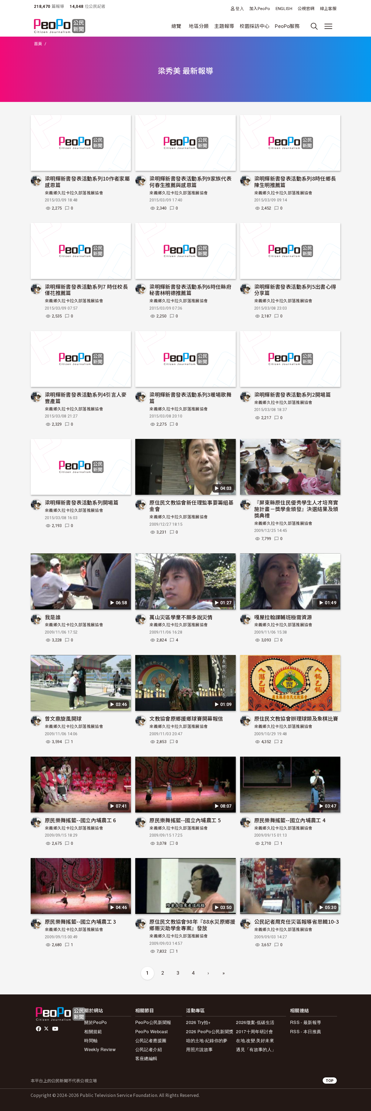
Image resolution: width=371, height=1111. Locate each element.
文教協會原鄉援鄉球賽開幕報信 (186, 718)
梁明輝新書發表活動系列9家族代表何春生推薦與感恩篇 (190, 181)
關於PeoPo (95, 1022)
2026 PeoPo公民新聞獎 (209, 1031)
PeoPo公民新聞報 (153, 1022)
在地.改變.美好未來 (255, 1040)
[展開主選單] (328, 26)
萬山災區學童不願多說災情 (180, 617)
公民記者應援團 (150, 1040)
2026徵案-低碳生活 (255, 1022)
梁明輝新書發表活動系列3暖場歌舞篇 (190, 397)
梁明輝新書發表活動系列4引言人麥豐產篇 (86, 397)
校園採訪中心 (254, 26)
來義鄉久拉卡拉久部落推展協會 (74, 193)
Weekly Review (100, 1049)
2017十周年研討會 (254, 1031)
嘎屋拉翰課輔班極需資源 (283, 617)
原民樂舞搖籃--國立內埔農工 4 (290, 820)
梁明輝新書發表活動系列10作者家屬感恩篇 (87, 181)
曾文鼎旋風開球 (63, 718)
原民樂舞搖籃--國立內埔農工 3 (80, 921)
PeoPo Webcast (151, 1031)
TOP (330, 1080)
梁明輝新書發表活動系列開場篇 (81, 502)
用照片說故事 (199, 1049)
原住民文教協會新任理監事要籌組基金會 (191, 505)
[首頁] (59, 26)
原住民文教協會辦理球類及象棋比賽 (296, 718)
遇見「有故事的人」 (256, 1049)
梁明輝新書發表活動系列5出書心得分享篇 (295, 290)
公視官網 (306, 8)
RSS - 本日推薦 (305, 1031)
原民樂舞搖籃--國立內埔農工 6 (80, 820)
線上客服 (328, 8)
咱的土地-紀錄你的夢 (207, 1040)
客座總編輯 (146, 1058)
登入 (239, 9)
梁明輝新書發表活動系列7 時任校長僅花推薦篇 (86, 290)
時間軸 (91, 1040)
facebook (39, 1029)
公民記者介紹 (148, 1049)
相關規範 (93, 1031)
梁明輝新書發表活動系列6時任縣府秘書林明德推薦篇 (190, 290)
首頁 (38, 43)
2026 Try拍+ (198, 1022)
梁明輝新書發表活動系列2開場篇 (292, 394)
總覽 (176, 26)
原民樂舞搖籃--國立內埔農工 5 (185, 820)
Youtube (55, 1029)
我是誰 (53, 617)
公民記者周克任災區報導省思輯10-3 (296, 921)
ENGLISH (284, 8)
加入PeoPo (259, 8)
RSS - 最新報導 (305, 1022)
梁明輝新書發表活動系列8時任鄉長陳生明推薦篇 (295, 181)
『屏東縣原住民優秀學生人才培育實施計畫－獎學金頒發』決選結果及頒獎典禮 (296, 509)
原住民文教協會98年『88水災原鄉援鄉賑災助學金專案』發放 (192, 925)
